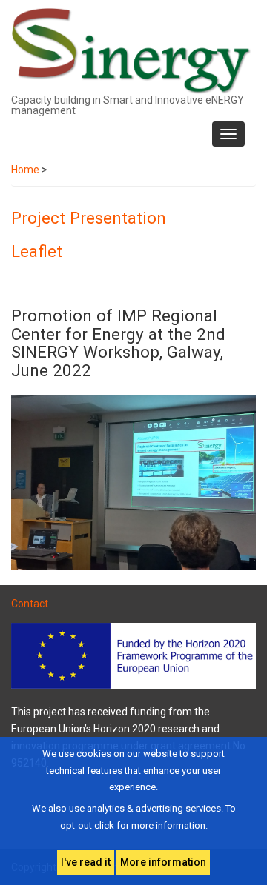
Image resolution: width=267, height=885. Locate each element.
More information (163, 862)
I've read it (86, 862)
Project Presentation (88, 217)
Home (25, 170)
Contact (29, 604)
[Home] (131, 50)
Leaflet (36, 251)
